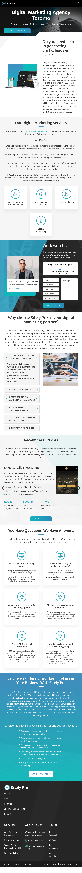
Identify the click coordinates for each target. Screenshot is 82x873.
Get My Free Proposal (15, 31)
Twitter (55, 840)
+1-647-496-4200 (35, 840)
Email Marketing (11, 853)
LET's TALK (39, 519)
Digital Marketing (11, 840)
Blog (6, 798)
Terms (6, 864)
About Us (8, 793)
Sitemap (28, 864)
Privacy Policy (16, 864)
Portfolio (8, 803)
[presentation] (3, 488)
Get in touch (39, 774)
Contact (7, 814)
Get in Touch (51, 305)
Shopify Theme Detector (15, 809)
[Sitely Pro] (9, 3)
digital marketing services (36, 131)
